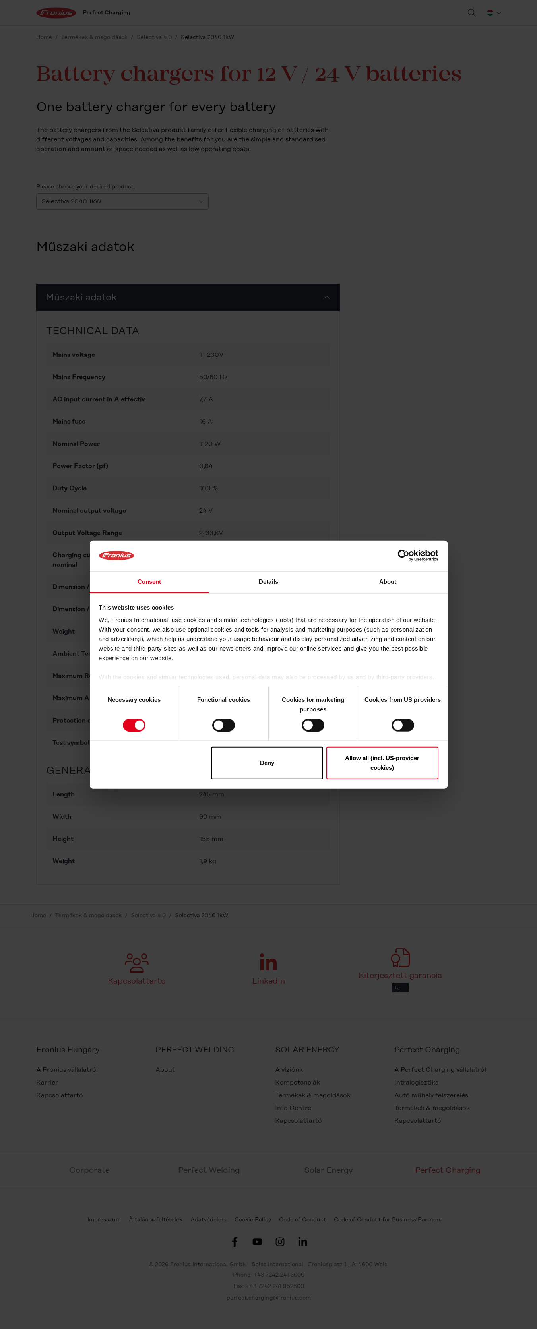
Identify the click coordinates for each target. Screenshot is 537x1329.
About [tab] (388, 581)
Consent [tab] (149, 581)
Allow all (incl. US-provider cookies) (382, 763)
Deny (267, 762)
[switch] (223, 725)
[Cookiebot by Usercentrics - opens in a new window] (403, 556)
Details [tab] (268, 581)
